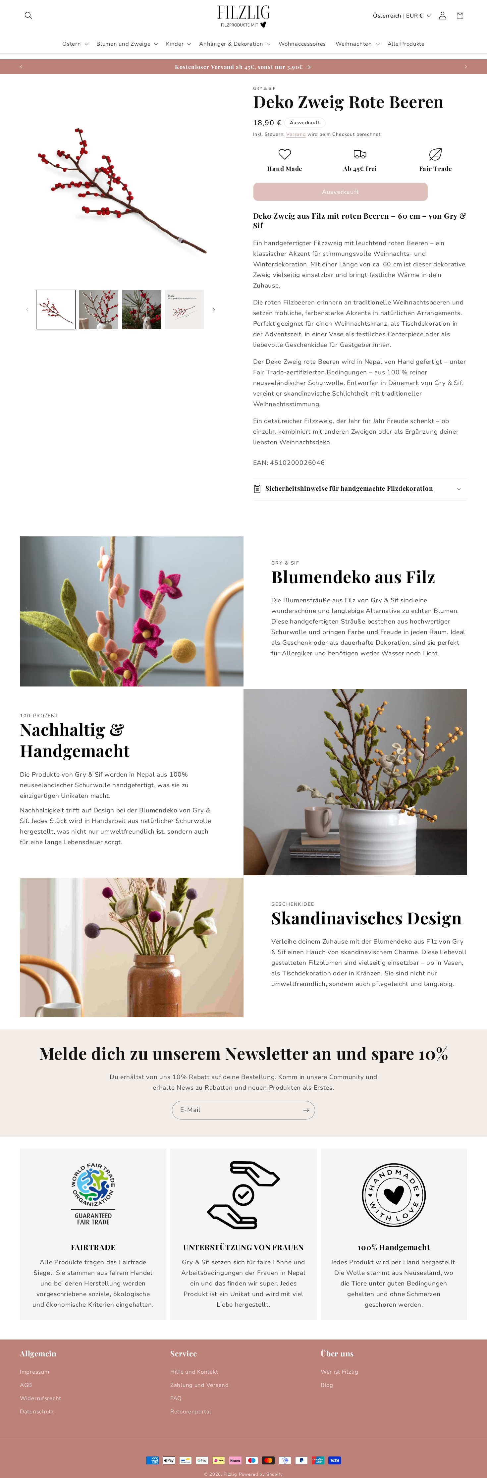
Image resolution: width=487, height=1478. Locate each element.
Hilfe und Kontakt (194, 1372)
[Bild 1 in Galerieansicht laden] (55, 309)
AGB (26, 1385)
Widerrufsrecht (40, 1398)
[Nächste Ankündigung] (466, 67)
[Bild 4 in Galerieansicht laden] (184, 309)
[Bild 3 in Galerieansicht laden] (141, 309)
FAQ (176, 1398)
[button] (28, 16)
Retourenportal (190, 1411)
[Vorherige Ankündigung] (21, 67)
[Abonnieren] (306, 1110)
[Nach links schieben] (27, 309)
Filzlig (230, 1474)
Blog (327, 1385)
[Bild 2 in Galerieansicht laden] (98, 309)
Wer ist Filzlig (339, 1372)
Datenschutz (37, 1411)
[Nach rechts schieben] (214, 309)
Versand (296, 134)
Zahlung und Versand (199, 1385)
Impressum (34, 1372)
